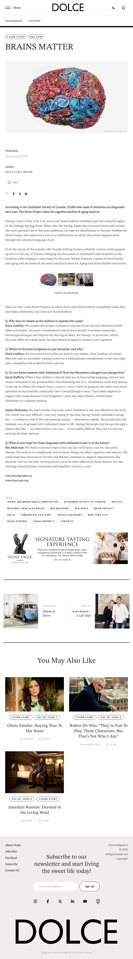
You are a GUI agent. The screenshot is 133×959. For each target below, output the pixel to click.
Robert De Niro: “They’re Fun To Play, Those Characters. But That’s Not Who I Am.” (98, 731)
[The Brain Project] (84, 279)
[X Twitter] (20, 194)
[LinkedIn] (26, 194)
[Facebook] (13, 194)
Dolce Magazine (13, 20)
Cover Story (34, 20)
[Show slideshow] (66, 293)
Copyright (122, 859)
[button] (13, 8)
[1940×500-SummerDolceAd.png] (66, 563)
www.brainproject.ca (18, 475)
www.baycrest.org (16, 480)
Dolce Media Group (82, 952)
